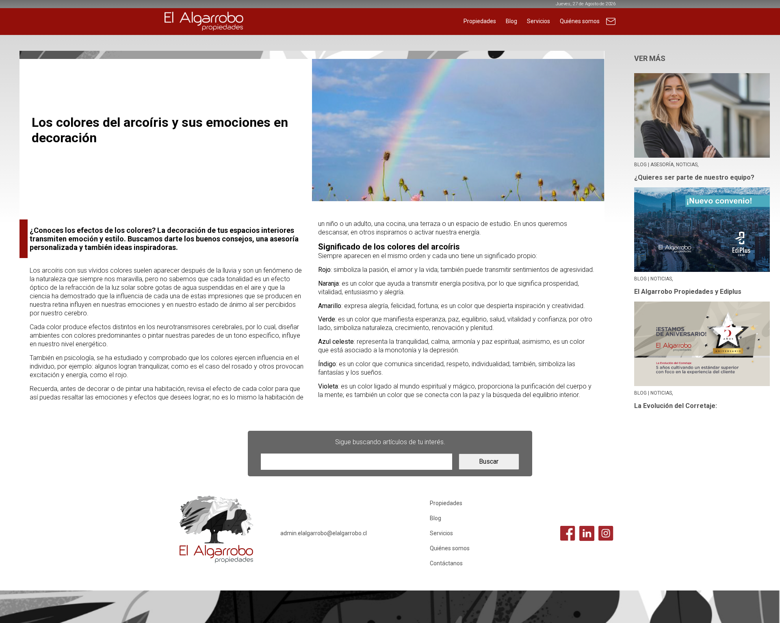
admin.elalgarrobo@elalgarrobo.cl (323, 533)
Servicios (538, 21)
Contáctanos (610, 25)
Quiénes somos (580, 21)
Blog (511, 21)
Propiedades (480, 21)
